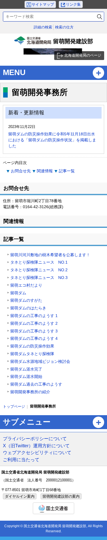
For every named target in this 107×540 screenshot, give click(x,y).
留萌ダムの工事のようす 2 (34, 323)
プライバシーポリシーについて (35, 438)
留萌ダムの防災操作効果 (32, 346)
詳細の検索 (43, 27)
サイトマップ (43, 4)
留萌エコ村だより (26, 285)
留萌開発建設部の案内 (61, 496)
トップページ (14, 406)
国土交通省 (53, 508)
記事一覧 (67, 171)
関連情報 (45, 171)
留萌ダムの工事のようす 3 (34, 331)
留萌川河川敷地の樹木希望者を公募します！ (50, 255)
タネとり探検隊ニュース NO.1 (39, 262)
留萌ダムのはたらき (28, 308)
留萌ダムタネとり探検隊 (32, 353)
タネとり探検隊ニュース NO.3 (39, 277)
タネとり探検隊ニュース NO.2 (39, 270)
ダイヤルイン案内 (20, 496)
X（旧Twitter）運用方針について (36, 445)
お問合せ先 (21, 171)
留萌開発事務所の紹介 (30, 392)
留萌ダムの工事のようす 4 (34, 338)
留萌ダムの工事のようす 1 (34, 315)
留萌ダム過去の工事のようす (36, 384)
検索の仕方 (64, 27)
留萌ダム (18, 293)
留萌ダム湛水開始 (26, 376)
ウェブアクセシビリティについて (37, 452)
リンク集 (73, 4)
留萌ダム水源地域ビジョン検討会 (40, 361)
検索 (99, 16)
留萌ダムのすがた (26, 300)
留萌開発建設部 (54, 43)
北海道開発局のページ (82, 55)
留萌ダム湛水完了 (26, 369)
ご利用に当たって (21, 459)
